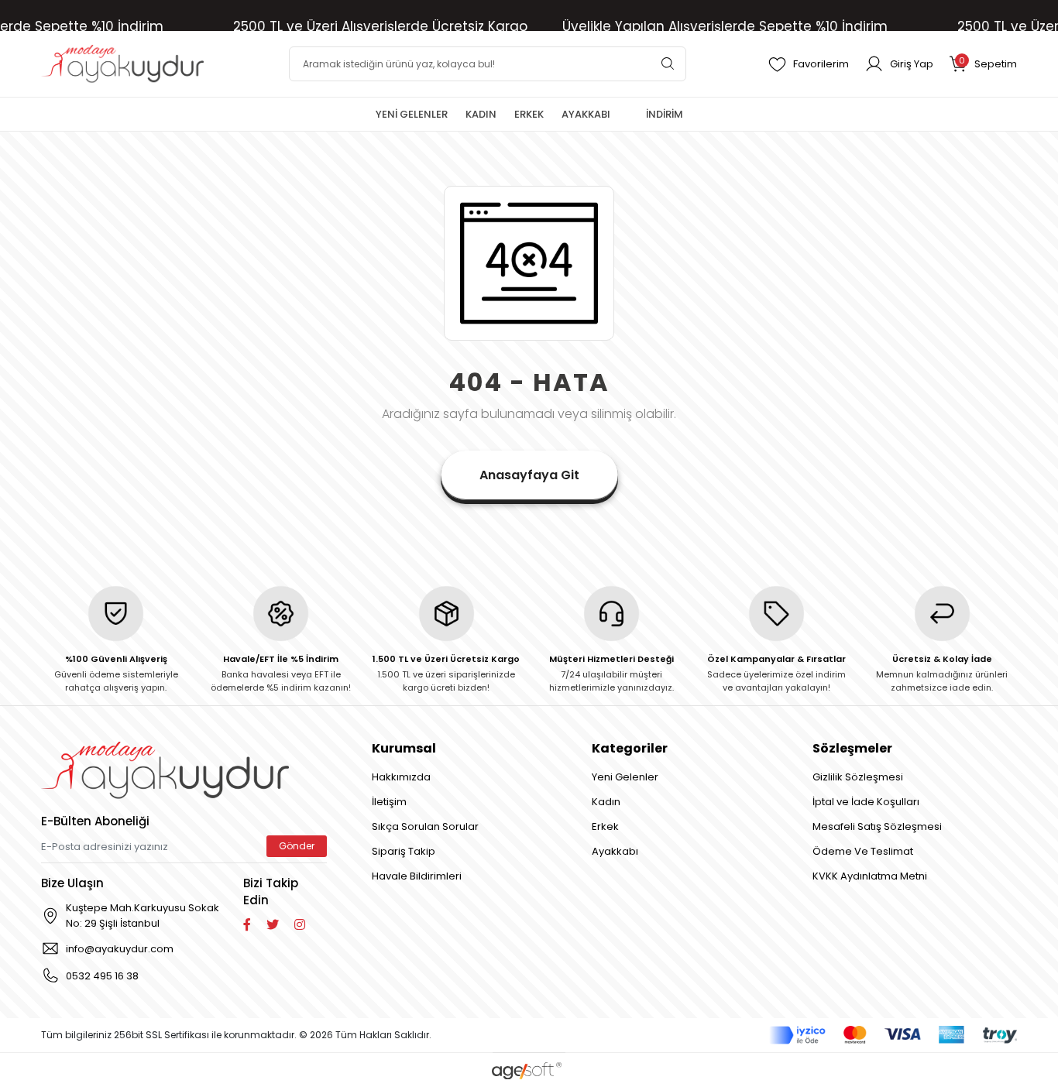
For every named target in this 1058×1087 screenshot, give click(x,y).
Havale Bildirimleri (417, 876)
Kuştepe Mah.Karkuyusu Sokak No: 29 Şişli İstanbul (142, 915)
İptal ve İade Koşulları (865, 801)
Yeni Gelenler (625, 777)
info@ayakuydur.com (119, 948)
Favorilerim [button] (821, 64)
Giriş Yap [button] (911, 64)
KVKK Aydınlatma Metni (869, 876)
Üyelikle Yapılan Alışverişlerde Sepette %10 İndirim (725, 26)
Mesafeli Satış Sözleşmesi (877, 826)
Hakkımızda (401, 777)
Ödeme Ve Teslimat (862, 851)
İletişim (389, 801)
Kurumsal (404, 748)
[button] (983, 64)
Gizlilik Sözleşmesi (857, 777)
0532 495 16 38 (102, 976)
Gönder (296, 845)
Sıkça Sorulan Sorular (425, 826)
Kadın (606, 801)
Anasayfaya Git (529, 475)
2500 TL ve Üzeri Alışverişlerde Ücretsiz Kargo (380, 26)
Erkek (605, 826)
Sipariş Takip (403, 851)
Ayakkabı (615, 851)
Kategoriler (630, 748)
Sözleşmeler (852, 748)
